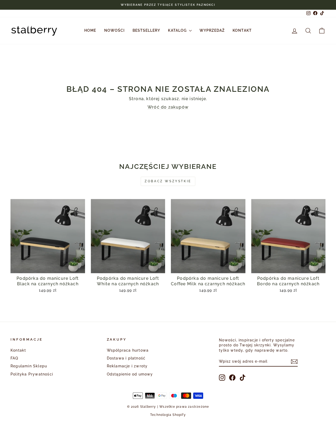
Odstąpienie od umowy (130, 374)
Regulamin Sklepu (28, 366)
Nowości (114, 30)
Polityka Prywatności (31, 374)
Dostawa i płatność (126, 358)
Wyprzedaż (212, 30)
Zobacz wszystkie (168, 181)
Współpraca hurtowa (128, 350)
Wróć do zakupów (168, 107)
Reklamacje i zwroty (127, 366)
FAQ (14, 358)
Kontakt (242, 30)
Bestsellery (146, 30)
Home (90, 30)
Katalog (177, 30)
